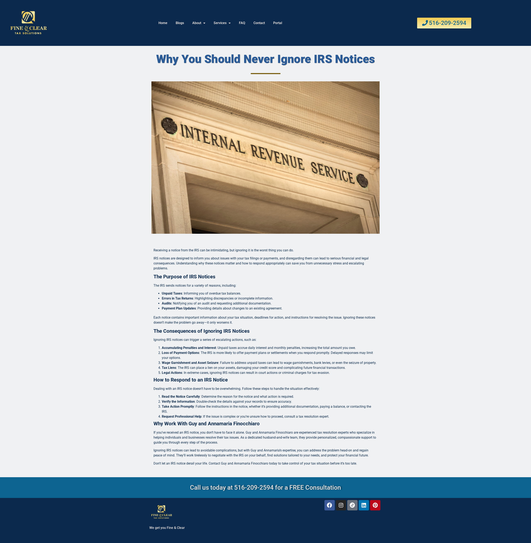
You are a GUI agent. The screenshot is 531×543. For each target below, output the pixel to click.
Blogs (180, 23)
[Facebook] (329, 505)
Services (220, 23)
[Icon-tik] (352, 505)
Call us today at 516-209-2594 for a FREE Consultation (265, 487)
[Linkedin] (364, 505)
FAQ (242, 23)
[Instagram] (341, 505)
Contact (259, 23)
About (196, 23)
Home (162, 23)
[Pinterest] (375, 505)
